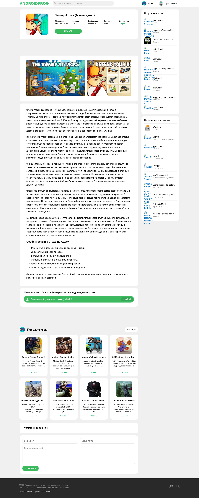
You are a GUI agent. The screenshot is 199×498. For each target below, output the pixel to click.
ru (171, 486)
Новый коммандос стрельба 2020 (38, 400)
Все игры (131, 329)
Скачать (68, 31)
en (177, 486)
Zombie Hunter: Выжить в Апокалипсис (131, 400)
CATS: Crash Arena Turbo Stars (127, 357)
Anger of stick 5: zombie (94, 357)
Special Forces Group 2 (33, 357)
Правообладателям (42, 492)
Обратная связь (25, 492)
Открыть (123, 24)
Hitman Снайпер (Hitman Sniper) (98, 400)
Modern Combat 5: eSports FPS (67, 357)
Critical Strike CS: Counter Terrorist (68, 400)
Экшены (107, 24)
